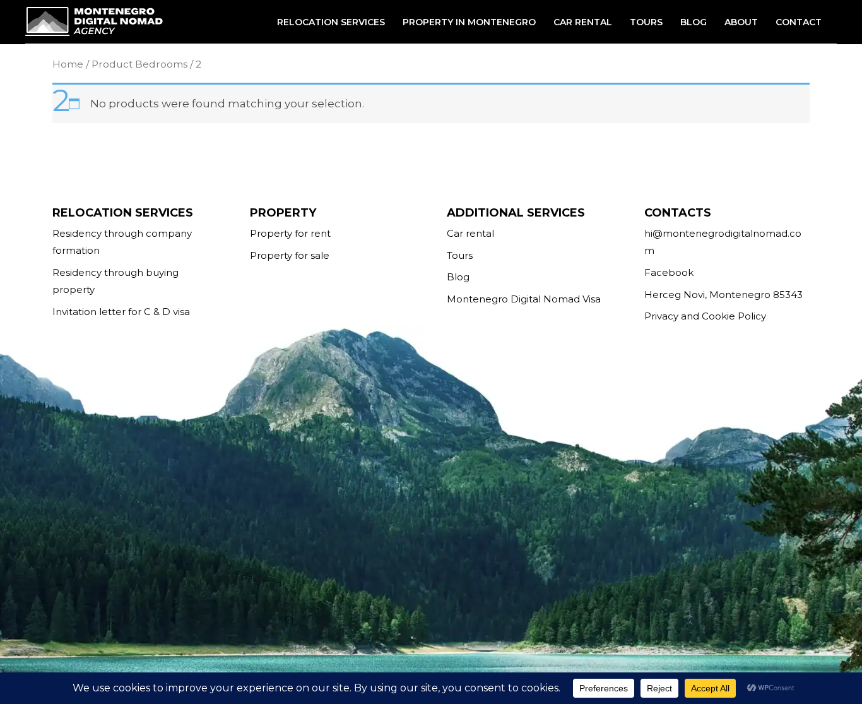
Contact (799, 22)
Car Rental (582, 22)
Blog (693, 22)
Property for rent (290, 233)
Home (67, 64)
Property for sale (289, 255)
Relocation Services (331, 22)
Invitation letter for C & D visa (121, 312)
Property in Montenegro (469, 22)
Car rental (470, 233)
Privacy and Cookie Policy (705, 316)
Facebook (669, 272)
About (741, 22)
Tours (646, 22)
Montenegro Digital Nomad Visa (524, 299)
